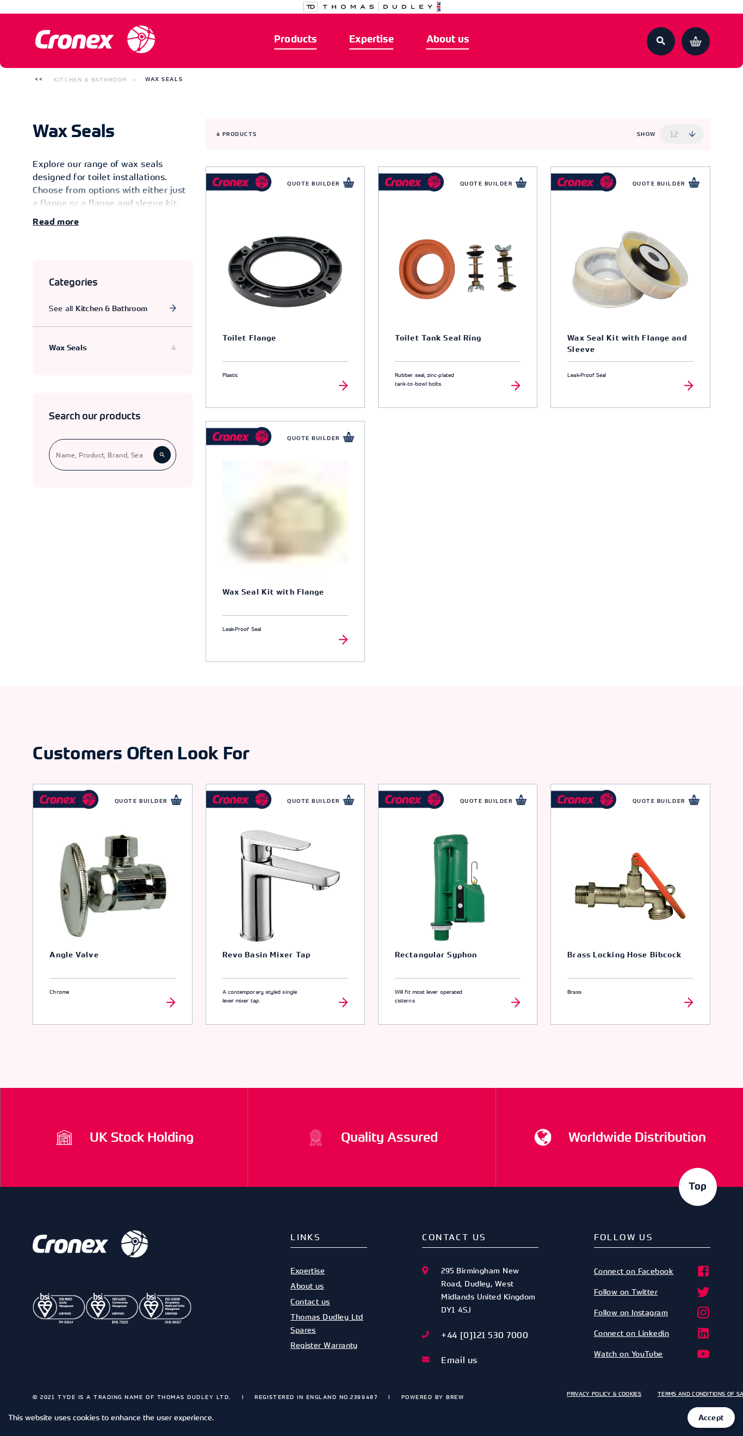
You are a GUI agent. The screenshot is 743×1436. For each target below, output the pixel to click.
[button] (39, 79)
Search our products (94, 416)
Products (295, 39)
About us (447, 39)
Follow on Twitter (626, 1291)
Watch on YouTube (628, 1353)
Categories (73, 282)
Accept (711, 1417)
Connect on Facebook (634, 1271)
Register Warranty (324, 1345)
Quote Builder (313, 183)
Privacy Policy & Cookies (604, 1393)
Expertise (371, 39)
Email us (459, 1359)
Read (44, 222)
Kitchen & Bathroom (90, 79)
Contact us (310, 1301)
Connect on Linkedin (632, 1333)
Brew (455, 1397)
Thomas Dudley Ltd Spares (326, 1323)
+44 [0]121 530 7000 (484, 1334)
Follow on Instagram (631, 1312)
